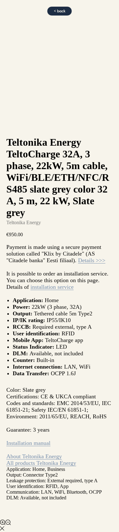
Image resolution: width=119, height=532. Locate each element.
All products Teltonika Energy (41, 463)
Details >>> (91, 260)
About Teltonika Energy (34, 456)
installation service (52, 287)
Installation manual (28, 443)
